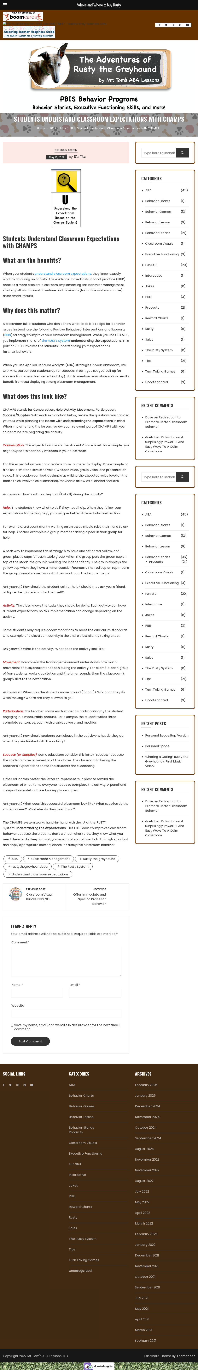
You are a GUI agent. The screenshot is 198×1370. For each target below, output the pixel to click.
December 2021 (147, 1255)
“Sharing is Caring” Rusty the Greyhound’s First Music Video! (167, 761)
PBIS (7, 335)
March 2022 (144, 1223)
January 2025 (145, 1095)
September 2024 (148, 1138)
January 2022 (145, 1245)
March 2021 (143, 1330)
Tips (148, 361)
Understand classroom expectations (40, 874)
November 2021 (147, 1266)
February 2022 (146, 1234)
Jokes (149, 286)
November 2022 (147, 1170)
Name (17, 985)
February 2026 (146, 1085)
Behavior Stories (157, 233)
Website (17, 1005)
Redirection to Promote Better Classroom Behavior (166, 422)
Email (74, 985)
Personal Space (157, 746)
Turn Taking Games (160, 371)
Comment (20, 942)
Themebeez (186, 1356)
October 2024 (146, 1127)
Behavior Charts (157, 201)
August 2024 (144, 1149)
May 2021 (142, 1308)
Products (152, 307)
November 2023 (147, 1159)
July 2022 (142, 1191)
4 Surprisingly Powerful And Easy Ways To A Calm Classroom (164, 444)
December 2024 (147, 1106)
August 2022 (144, 1181)
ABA (15, 859)
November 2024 (147, 1117)
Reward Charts (156, 318)
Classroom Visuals (159, 243)
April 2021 (142, 1319)
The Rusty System (66, 150)
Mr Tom (80, 156)
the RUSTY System (56, 340)
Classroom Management (50, 859)
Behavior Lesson (157, 222)
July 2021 (141, 1298)
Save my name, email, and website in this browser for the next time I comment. (66, 1027)
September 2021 (147, 1287)
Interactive (153, 275)
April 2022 (142, 1213)
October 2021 (145, 1276)
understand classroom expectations (63, 273)
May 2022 (142, 1202)
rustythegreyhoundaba (30, 866)
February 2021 (145, 1340)
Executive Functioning (162, 254)
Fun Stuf (151, 265)
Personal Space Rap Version (167, 735)
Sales (149, 339)
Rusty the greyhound (99, 859)
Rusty (149, 329)
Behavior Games (158, 211)
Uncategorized (156, 382)
